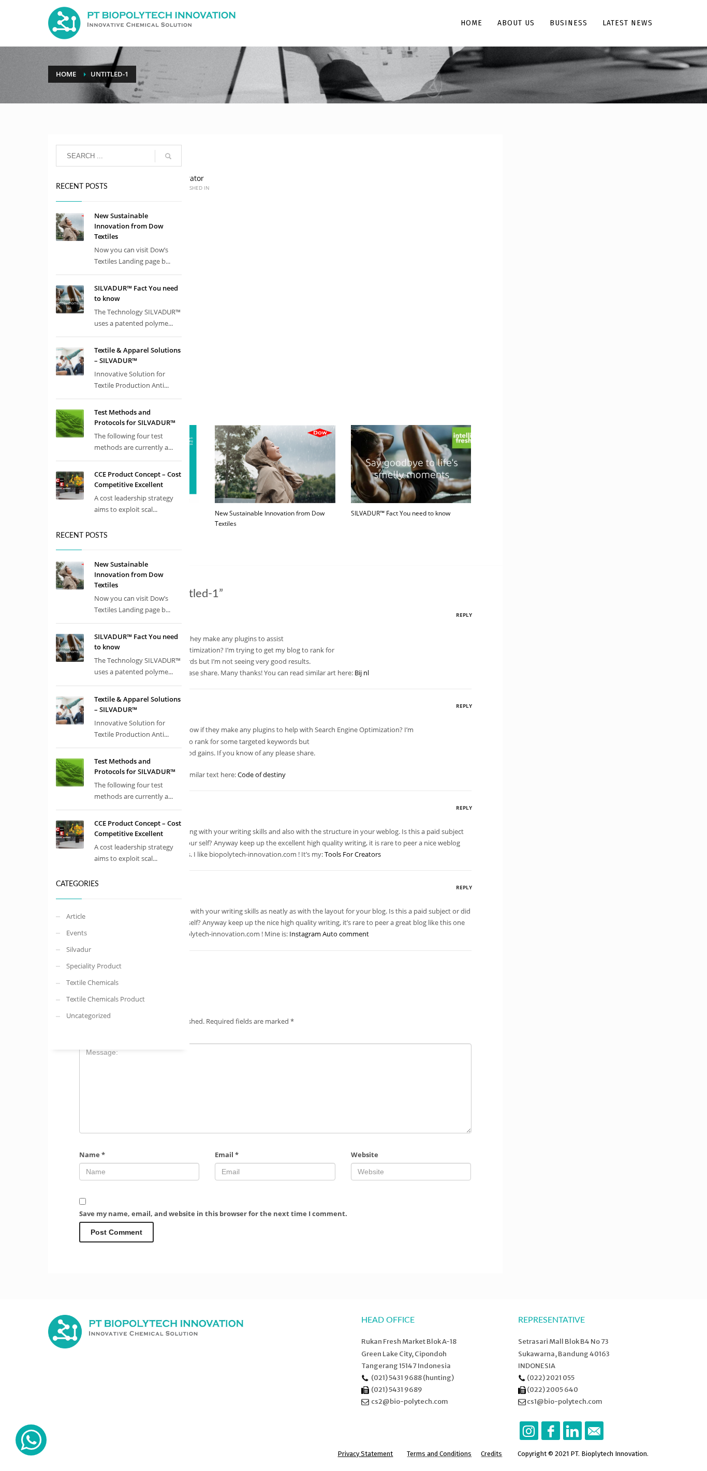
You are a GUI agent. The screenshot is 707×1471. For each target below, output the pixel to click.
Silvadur (78, 949)
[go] (168, 156)
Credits (491, 1454)
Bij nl (362, 672)
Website (364, 1154)
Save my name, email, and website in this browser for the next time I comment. (213, 1213)
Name (92, 1154)
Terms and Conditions (439, 1454)
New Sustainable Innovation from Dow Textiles (129, 226)
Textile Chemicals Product (105, 999)
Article (75, 916)
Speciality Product (94, 965)
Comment (98, 1035)
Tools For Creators (353, 854)
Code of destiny (262, 774)
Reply (464, 614)
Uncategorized (88, 1015)
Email (227, 1154)
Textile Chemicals (92, 982)
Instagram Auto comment (329, 933)
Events (76, 932)
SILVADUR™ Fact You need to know (400, 513)
